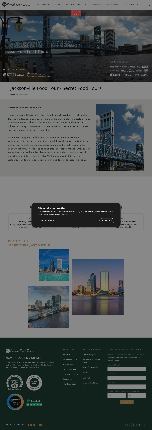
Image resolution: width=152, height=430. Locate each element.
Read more (70, 214)
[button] (46, 220)
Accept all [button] (107, 221)
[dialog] (76, 215)
